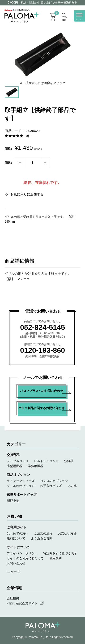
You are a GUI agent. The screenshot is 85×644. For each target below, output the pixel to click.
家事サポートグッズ (22, 494)
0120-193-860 (42, 350)
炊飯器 (68, 461)
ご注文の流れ (43, 533)
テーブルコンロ (17, 461)
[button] (24, 194)
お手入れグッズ (51, 486)
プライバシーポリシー (22, 553)
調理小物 (13, 501)
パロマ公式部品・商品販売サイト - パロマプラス (21, 16)
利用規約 (55, 558)
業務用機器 (35, 466)
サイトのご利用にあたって (25, 558)
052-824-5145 (42, 327)
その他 (71, 486)
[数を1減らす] (20, 163)
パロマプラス (43, 627)
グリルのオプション (20, 486)
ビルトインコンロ (46, 461)
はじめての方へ (17, 533)
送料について (16, 538)
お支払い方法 (67, 533)
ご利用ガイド (17, 527)
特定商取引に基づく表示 (60, 553)
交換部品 (13, 455)
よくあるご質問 (41, 538)
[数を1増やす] (45, 163)
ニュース (13, 572)
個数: (8, 162)
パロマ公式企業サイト (22, 603)
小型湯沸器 (14, 466)
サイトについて (18, 547)
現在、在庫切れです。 (42, 183)
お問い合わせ (16, 563)
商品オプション (18, 474)
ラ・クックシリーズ (20, 481)
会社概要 (13, 598)
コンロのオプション (54, 481)
